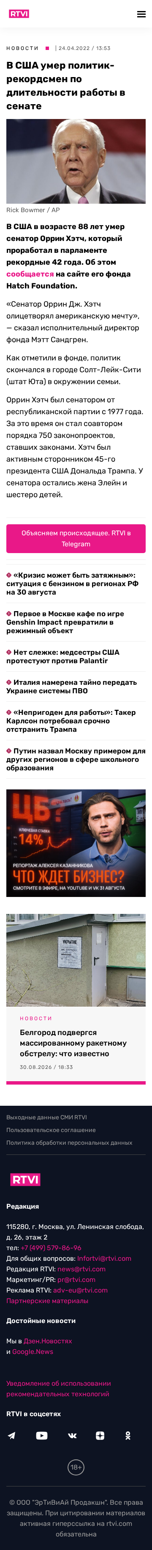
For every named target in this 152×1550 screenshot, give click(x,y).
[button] (142, 14)
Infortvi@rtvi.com (104, 1258)
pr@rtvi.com (76, 1280)
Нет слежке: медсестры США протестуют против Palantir (62, 656)
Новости (22, 48)
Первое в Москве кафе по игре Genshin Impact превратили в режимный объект (65, 622)
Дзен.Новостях (48, 1341)
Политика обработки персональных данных (69, 1142)
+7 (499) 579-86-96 (51, 1248)
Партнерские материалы (47, 1301)
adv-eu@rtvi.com (80, 1290)
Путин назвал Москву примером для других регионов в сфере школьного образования (76, 759)
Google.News (32, 1352)
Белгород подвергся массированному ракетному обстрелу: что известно (73, 1043)
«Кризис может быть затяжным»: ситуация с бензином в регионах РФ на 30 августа (72, 583)
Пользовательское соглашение (51, 1130)
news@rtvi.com (81, 1269)
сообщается (30, 274)
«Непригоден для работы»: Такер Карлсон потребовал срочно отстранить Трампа (71, 720)
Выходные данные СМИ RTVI (46, 1117)
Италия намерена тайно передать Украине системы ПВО (71, 686)
